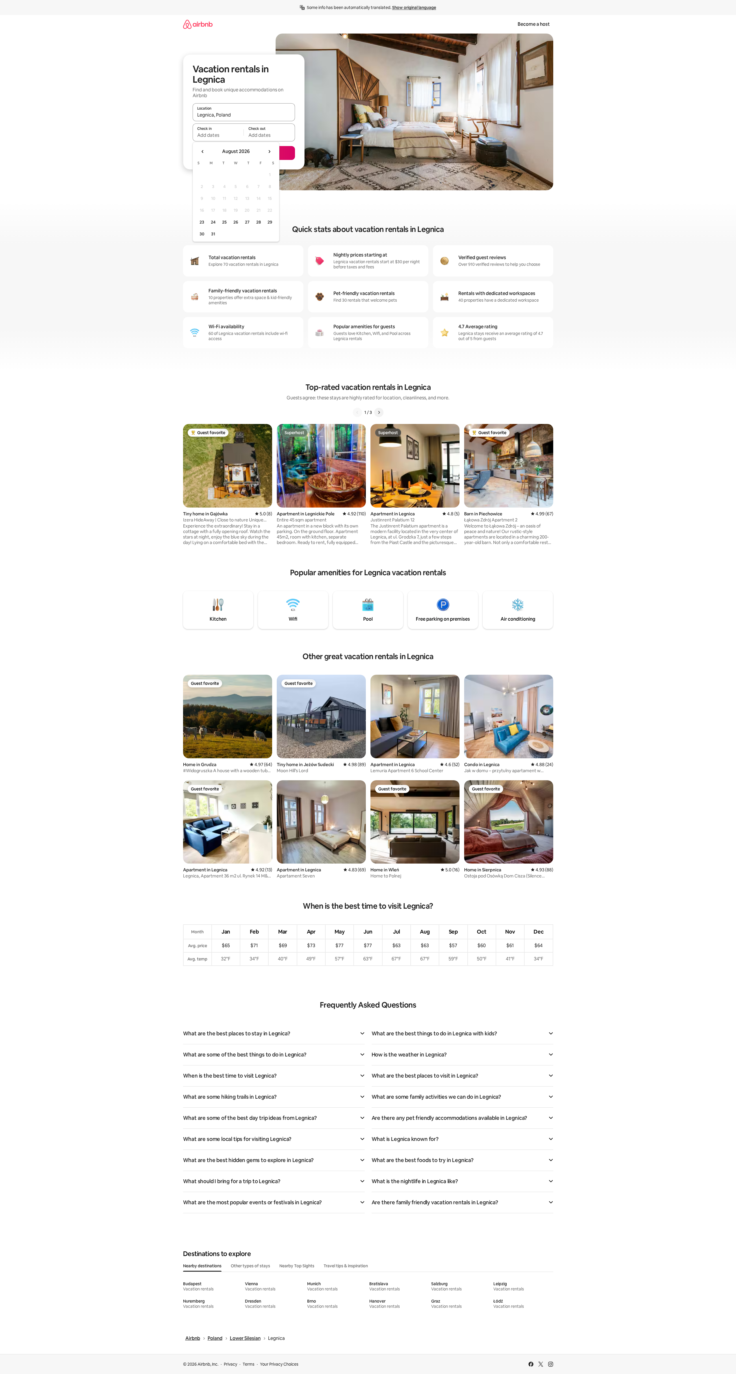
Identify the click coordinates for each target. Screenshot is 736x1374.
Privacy (230, 1364)
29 (270, 222)
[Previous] (357, 412)
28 (258, 222)
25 (224, 222)
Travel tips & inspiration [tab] (346, 1265)
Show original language (414, 7)
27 (247, 222)
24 (213, 222)
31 (213, 234)
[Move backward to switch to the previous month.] (202, 151)
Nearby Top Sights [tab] (296, 1265)
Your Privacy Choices (279, 1364)
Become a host (534, 24)
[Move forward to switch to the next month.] (269, 151)
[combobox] (243, 114)
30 (202, 234)
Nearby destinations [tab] (202, 1265)
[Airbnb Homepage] (198, 24)
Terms (248, 1364)
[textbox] (218, 135)
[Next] (378, 412)
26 (235, 222)
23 (202, 222)
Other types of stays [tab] (250, 1265)
